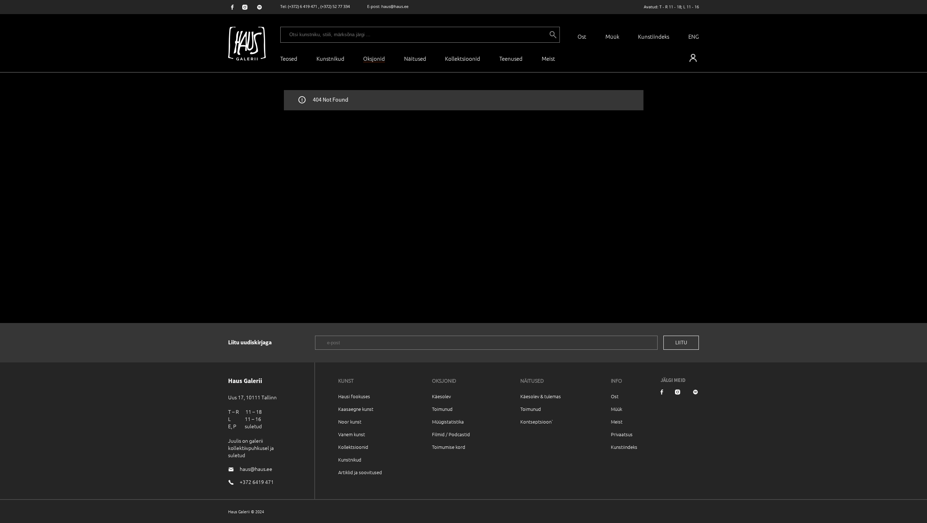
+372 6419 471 (257, 482)
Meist (616, 421)
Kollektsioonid (462, 58)
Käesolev (441, 396)
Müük (612, 36)
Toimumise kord (448, 446)
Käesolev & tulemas (540, 396)
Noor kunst (349, 421)
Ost (582, 36)
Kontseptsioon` (536, 421)
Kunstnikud (330, 58)
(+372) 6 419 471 (302, 6)
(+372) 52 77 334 (335, 6)
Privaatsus (622, 434)
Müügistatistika (448, 421)
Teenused (511, 58)
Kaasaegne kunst (355, 408)
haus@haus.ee (394, 6)
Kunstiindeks (653, 36)
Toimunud (442, 408)
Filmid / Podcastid (451, 434)
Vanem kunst (351, 434)
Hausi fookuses (354, 396)
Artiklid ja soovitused (360, 472)
